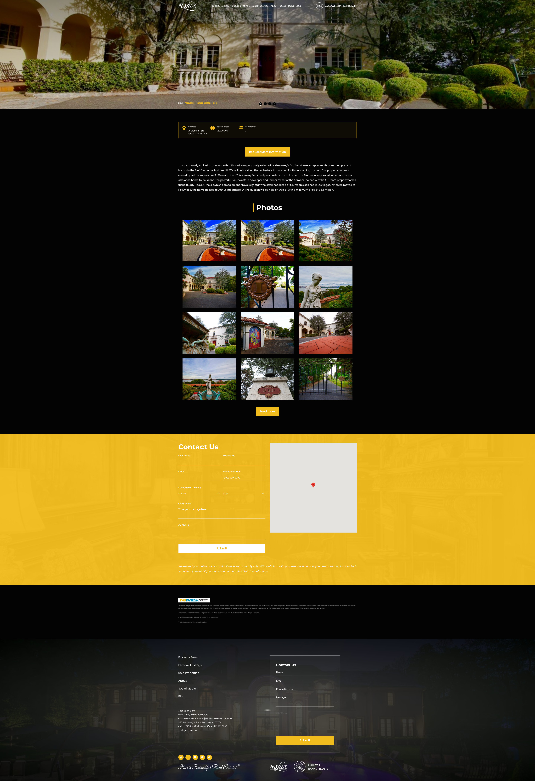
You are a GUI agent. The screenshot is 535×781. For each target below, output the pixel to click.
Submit (222, 548)
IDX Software (185, 622)
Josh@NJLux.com (188, 730)
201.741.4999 (191, 726)
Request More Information (267, 152)
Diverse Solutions (198, 622)
